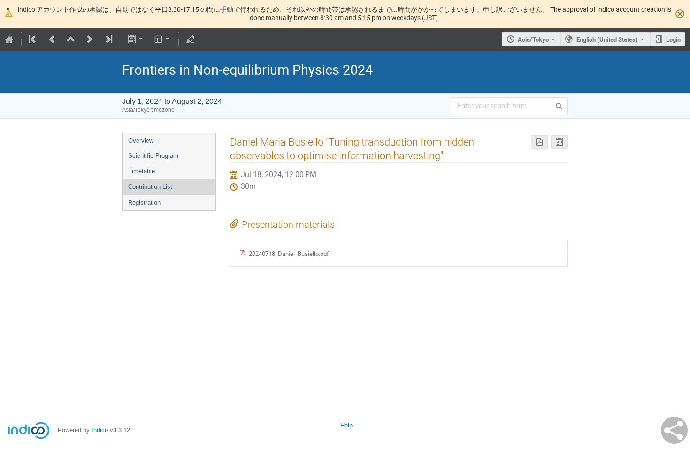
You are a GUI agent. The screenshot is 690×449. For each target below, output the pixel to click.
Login (673, 39)
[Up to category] (70, 39)
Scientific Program (153, 155)
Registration (144, 202)
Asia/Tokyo (533, 39)
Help (346, 425)
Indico (100, 430)
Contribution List (150, 186)
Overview (140, 140)
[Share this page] (674, 430)
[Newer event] (89, 39)
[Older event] (52, 39)
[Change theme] (162, 39)
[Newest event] (108, 39)
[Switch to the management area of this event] (190, 39)
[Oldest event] (33, 39)
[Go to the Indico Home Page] (9, 39)
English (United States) (607, 39)
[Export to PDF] (539, 142)
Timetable (141, 171)
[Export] (136, 39)
